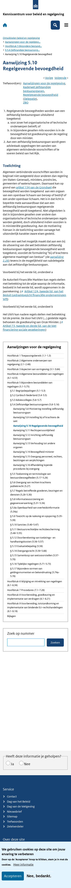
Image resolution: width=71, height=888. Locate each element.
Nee (27, 764)
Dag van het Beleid (18, 801)
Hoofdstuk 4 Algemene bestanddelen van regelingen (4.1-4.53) (35, 375)
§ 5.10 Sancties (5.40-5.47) (24, 524)
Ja (12, 764)
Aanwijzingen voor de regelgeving (44, 83)
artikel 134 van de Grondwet (34, 187)
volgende (60, 78)
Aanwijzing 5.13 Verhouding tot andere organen (34, 445)
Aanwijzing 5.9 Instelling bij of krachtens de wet (36, 419)
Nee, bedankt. (39, 876)
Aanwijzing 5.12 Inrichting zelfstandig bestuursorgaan (33, 436)
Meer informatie (23, 864)
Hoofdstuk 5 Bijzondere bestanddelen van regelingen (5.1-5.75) (29, 384)
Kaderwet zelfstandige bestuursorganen (37, 89)
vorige (49, 78)
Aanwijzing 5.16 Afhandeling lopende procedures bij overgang (32, 466)
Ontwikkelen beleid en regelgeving (21, 38)
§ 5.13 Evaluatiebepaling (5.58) (26, 546)
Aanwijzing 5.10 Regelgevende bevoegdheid (38, 425)
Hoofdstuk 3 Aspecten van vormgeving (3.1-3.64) (33, 369)
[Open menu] (66, 25)
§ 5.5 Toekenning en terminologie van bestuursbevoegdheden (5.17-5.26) (30, 475)
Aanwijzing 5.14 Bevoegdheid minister (33, 451)
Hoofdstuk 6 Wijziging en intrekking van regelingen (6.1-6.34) (34, 583)
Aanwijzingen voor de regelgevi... (22, 42)
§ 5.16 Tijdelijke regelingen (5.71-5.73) (30, 563)
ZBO (25, 102)
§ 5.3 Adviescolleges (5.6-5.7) (25, 400)
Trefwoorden (15, 821)
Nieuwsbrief (14, 811)
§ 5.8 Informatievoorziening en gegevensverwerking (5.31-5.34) (27, 501)
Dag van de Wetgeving (21, 806)
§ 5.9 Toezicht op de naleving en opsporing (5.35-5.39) (36, 518)
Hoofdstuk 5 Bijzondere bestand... (23, 46)
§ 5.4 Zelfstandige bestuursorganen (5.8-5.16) (34, 404)
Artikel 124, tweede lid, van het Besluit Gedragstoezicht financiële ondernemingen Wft (34, 295)
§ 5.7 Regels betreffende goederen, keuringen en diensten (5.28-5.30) (36, 492)
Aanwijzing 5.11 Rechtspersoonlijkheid (34, 430)
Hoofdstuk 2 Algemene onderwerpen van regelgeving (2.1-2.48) (29, 362)
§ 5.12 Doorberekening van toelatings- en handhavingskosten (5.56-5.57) (32, 539)
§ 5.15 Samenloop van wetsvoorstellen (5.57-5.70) (34, 557)
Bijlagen (11, 616)
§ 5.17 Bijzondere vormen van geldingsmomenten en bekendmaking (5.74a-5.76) (35, 572)
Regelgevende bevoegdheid (40, 95)
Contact (12, 796)
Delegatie (30, 99)
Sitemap (12, 816)
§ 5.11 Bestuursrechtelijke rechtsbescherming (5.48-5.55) (35, 531)
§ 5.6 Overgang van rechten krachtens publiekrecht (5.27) (30, 484)
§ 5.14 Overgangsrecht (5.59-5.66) (28, 550)
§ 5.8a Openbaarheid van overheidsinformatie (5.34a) (34, 509)
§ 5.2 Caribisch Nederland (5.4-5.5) (28, 395)
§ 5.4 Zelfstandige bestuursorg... (22, 50)
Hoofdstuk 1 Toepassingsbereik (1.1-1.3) (29, 355)
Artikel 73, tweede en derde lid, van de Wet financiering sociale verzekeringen (33, 326)
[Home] (5, 25)
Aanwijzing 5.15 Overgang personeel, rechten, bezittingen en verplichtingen (37, 458)
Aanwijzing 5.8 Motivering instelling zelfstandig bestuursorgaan (38, 410)
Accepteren (13, 876)
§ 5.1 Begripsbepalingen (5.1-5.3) (27, 390)
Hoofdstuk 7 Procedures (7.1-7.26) (26, 590)
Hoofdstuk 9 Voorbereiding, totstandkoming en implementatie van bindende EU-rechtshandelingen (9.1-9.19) (35, 607)
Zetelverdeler (15, 826)
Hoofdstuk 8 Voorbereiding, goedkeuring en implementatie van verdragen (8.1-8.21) (31, 596)
